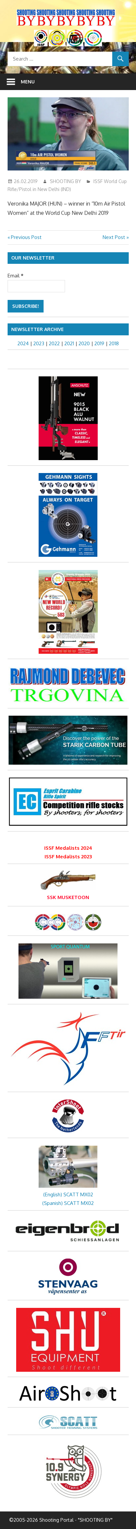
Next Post (114, 237)
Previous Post (26, 237)
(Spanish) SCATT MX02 (68, 1203)
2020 (84, 343)
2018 (114, 343)
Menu (28, 81)
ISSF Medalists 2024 (68, 848)
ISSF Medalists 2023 (68, 856)
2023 (38, 343)
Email (15, 275)
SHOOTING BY (65, 181)
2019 (99, 343)
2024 (23, 343)
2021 (69, 343)
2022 (54, 343)
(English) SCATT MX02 (68, 1194)
